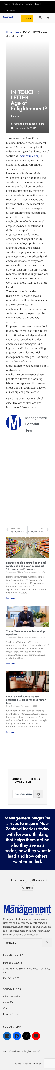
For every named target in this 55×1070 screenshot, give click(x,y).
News (16, 32)
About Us (8, 1002)
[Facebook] (17, 1036)
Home (9, 32)
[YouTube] (36, 1036)
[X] (26, 1036)
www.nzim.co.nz (28, 156)
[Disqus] (27, 484)
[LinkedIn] (7, 1036)
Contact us (29, 4)
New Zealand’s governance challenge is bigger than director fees (26, 700)
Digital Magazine (9, 10)
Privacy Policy (10, 1014)
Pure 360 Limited (12, 962)
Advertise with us (18, 4)
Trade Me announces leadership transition (25, 633)
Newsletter (38, 4)
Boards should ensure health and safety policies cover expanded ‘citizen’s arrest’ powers (26, 566)
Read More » (11, 598)
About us (7, 4)
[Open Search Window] (40, 18)
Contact (7, 1008)
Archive (15, 116)
